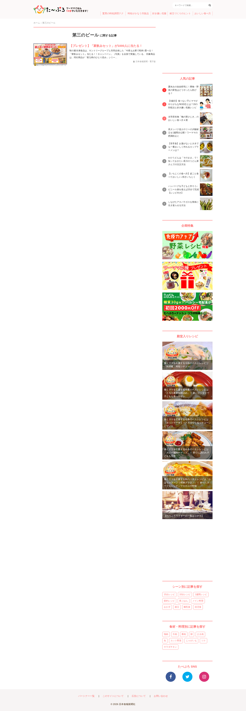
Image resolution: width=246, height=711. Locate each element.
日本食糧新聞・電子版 (146, 61)
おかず (167, 607)
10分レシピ (184, 594)
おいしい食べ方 (202, 13)
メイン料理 (197, 601)
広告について (139, 696)
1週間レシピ (201, 594)
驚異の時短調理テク (113, 13)
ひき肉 (200, 634)
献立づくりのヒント (180, 13)
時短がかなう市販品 (138, 13)
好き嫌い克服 (159, 13)
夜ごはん (183, 601)
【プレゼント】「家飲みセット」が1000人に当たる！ (105, 45)
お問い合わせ (161, 696)
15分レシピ (169, 594)
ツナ (203, 640)
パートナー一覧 (86, 696)
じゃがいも (191, 640)
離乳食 (187, 607)
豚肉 (184, 634)
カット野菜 (176, 640)
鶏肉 (166, 634)
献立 (177, 607)
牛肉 (175, 634)
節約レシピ (169, 601)
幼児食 (198, 607)
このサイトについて (113, 696)
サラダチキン (170, 647)
